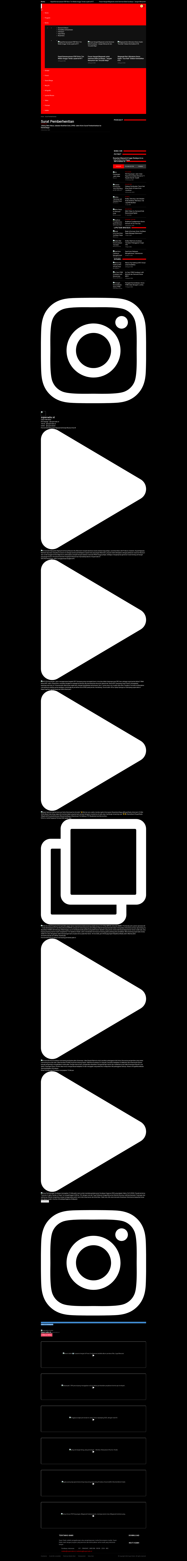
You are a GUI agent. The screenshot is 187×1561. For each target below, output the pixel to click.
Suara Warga (49, 80)
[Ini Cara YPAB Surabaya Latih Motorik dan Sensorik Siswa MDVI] (118, 276)
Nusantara (61, 35)
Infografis (48, 90)
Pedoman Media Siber (69, 1556)
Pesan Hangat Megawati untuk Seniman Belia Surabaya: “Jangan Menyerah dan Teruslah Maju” (79, 1)
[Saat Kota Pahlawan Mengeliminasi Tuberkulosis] (118, 254)
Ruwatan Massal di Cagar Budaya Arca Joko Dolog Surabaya (128, 159)
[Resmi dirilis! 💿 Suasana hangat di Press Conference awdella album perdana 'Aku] (93, 1354)
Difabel (47, 70)
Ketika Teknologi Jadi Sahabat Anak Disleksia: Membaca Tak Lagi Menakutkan (134, 201)
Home (47, 13)
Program (47, 18)
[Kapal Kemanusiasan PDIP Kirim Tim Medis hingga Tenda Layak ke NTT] (71, 48)
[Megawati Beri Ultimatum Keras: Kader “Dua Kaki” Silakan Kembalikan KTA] (131, 48)
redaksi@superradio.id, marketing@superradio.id (76, 1551)
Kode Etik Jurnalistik (55, 1556)
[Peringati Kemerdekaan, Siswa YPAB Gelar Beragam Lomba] (118, 287)
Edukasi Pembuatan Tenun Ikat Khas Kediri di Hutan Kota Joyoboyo (135, 188)
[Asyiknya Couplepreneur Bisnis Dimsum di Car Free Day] (118, 223)
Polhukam (61, 32)
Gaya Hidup (61, 33)
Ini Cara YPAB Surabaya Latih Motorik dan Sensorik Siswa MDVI (134, 274)
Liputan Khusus (49, 95)
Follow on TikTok (47, 1335)
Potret (47, 75)
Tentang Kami (82, 1556)
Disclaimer (44, 1556)
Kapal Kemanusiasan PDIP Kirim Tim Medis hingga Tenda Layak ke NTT (71, 57)
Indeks (47, 110)
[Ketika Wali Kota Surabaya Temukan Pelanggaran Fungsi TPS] (118, 245)
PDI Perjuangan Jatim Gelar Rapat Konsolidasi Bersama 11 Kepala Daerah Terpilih (135, 176)
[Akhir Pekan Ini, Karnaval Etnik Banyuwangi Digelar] (118, 213)
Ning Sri (47, 85)
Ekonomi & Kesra (63, 28)
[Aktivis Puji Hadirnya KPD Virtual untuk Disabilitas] (118, 266)
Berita (47, 23)
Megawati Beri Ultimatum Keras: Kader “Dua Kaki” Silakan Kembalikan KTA (136, 1)
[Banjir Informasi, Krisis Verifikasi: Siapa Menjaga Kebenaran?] (118, 235)
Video (46, 100)
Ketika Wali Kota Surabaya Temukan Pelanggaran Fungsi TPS (134, 243)
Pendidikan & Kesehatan (65, 30)
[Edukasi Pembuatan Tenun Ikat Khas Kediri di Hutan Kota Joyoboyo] (118, 189)
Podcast (47, 105)
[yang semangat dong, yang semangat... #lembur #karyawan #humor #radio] (93, 1451)
